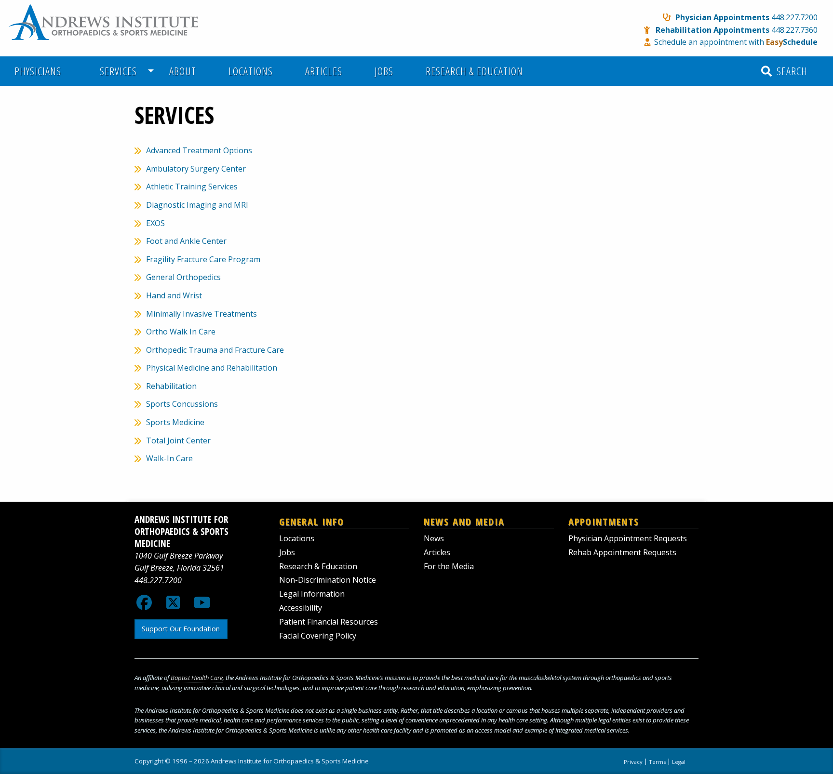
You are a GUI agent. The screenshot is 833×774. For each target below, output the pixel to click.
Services (115, 71)
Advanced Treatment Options (199, 150)
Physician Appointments (722, 17)
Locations (250, 71)
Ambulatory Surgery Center (196, 168)
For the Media (449, 566)
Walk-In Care (169, 458)
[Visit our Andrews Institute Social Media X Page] (173, 605)
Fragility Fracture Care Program (203, 259)
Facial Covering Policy (317, 635)
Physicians (37, 71)
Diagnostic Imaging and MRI (197, 205)
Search (790, 71)
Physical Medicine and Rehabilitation (211, 367)
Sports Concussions (182, 404)
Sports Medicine (175, 422)
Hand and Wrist (174, 295)
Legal (678, 761)
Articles (323, 71)
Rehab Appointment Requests (622, 552)
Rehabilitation (171, 386)
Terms (657, 761)
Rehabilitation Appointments (712, 30)
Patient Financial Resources (328, 621)
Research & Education (474, 71)
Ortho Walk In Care (180, 331)
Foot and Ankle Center (186, 241)
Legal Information (312, 593)
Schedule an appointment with (736, 42)
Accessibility (300, 607)
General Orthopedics (183, 277)
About (182, 71)
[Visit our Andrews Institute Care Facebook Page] (144, 605)
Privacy (633, 761)
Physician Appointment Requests (627, 538)
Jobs (384, 71)
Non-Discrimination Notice (327, 579)
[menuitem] (43, 71)
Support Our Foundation (181, 628)
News (434, 538)
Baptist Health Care (197, 677)
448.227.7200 (794, 17)
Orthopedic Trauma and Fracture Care (215, 350)
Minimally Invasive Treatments (201, 313)
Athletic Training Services (192, 186)
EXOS (155, 223)
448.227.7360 (794, 30)
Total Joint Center (178, 440)
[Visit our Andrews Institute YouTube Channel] (202, 605)
